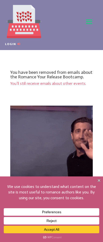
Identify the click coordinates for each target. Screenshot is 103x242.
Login (10, 44)
